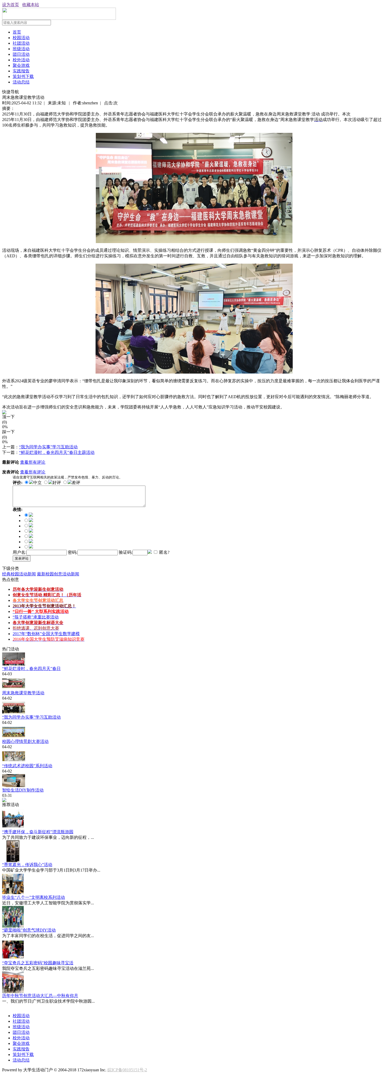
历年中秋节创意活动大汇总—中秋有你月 (40, 995)
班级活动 (21, 48)
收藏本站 (30, 4)
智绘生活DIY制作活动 (23, 790)
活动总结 (21, 82)
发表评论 (22, 558)
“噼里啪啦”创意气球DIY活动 (29, 930)
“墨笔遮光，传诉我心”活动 (27, 864)
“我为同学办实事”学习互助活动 (48, 447)
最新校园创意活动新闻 (58, 574)
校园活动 (21, 37)
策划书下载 (23, 76)
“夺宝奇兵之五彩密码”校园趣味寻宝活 (37, 963)
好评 (57, 482)
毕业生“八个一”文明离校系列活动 (33, 897)
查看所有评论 (32, 462)
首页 (17, 32)
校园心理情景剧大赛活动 (25, 741)
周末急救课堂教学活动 (23, 693)
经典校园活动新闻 (19, 574)
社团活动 (21, 43)
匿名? (163, 552)
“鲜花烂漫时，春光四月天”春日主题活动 (56, 452)
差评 (76, 482)
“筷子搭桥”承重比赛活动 (36, 617)
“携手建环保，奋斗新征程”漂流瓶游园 (37, 832)
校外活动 (21, 60)
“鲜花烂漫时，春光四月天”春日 (31, 668)
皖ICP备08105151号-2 (127, 1070)
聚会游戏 (21, 65)
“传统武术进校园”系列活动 (27, 766)
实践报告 (21, 71)
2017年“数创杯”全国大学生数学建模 (46, 633)
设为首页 (10, 4)
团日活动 (21, 54)
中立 (37, 482)
